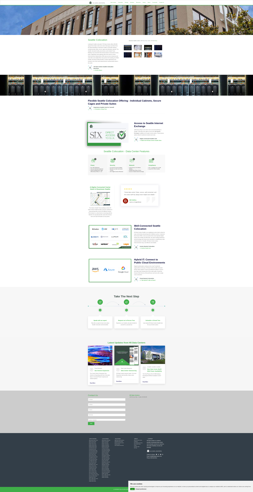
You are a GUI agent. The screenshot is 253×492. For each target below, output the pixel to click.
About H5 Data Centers (138, 440)
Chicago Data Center (92, 449)
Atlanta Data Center (92, 442)
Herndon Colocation (105, 454)
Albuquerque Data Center (93, 440)
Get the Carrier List (146, 248)
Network (131, 165)
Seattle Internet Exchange (138, 171)
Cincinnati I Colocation (106, 449)
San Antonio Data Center (93, 473)
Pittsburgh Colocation (105, 464)
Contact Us (161, 2)
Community (154, 2)
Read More (92, 383)
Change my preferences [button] (140, 489)
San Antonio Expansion (102, 370)
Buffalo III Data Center (93, 446)
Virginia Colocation (105, 477)
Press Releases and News (138, 442)
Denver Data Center (92, 454)
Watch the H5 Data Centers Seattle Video (151, 140)
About (149, 2)
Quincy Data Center (92, 469)
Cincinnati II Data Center (93, 451)
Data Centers (113, 2)
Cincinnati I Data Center (93, 450)
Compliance (152, 165)
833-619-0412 (153, 458)
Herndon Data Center (92, 455)
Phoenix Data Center (92, 465)
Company (150, 438)
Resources (138, 2)
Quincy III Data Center (93, 472)
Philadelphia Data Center (93, 464)
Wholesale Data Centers (119, 441)
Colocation (120, 2)
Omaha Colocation (105, 460)
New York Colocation (105, 459)
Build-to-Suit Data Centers (119, 442)
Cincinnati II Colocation (106, 450)
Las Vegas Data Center (93, 460)
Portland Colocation (105, 465)
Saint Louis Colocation (106, 472)
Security (112, 165)
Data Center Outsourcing (129, 370)
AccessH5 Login (136, 446)
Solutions (132, 2)
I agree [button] (132, 489)
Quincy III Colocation (105, 469)
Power (93, 165)
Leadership (136, 441)
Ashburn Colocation (105, 441)
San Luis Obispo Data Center (94, 474)
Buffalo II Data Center (92, 445)
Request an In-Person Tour (126, 320)
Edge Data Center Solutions (119, 440)
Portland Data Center (92, 468)
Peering (126, 2)
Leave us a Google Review (135, 202)
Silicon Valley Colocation (106, 474)
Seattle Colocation (105, 473)
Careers (135, 445)
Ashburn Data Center (92, 441)
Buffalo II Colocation (105, 445)
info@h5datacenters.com (156, 456)
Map (156, 40)
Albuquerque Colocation (106, 440)
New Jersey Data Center (93, 459)
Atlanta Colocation (105, 442)
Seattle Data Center (92, 477)
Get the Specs (98, 70)
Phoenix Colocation (105, 463)
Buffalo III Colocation (105, 446)
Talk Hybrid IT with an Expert (148, 280)
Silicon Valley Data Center (93, 478)
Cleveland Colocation (105, 451)
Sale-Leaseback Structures (119, 445)
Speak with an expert (100, 320)
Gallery (144, 2)
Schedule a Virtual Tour (101, 109)
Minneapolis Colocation (106, 455)
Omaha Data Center (92, 463)
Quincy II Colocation (105, 468)
